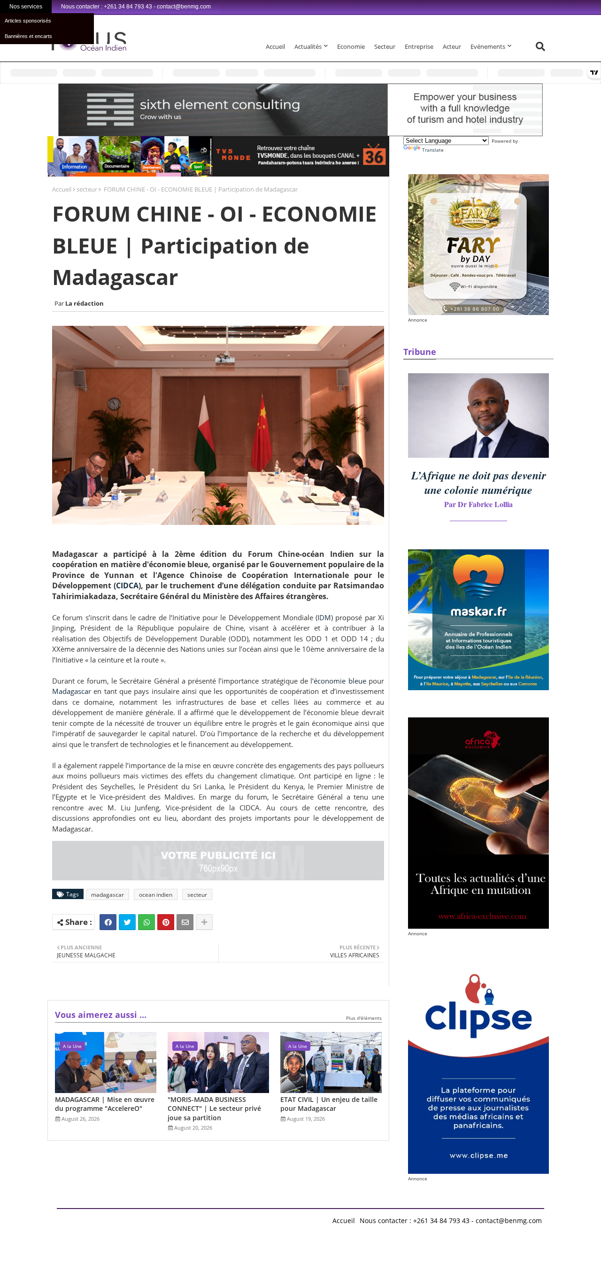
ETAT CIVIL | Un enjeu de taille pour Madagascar (329, 1104)
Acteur (452, 46)
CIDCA (127, 585)
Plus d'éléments (364, 1018)
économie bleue (340, 680)
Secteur (384, 46)
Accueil (275, 46)
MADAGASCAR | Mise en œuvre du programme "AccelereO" (104, 1104)
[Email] (185, 922)
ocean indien (155, 895)
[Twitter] (127, 922)
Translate (433, 149)
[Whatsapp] (146, 922)
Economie (351, 46)
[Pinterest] (165, 922)
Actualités (308, 46)
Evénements (487, 46)
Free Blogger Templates (245, 1218)
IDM (324, 617)
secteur (87, 189)
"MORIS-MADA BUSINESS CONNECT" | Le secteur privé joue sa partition (214, 1108)
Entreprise (419, 46)
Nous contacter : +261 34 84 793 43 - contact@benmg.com (451, 1220)
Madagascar (71, 691)
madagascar (107, 895)
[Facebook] (108, 922)
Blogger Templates (123, 1218)
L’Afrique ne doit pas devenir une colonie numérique (478, 482)
